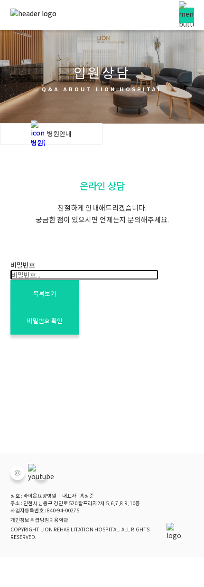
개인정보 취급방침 (29, 519)
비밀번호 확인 (45, 320)
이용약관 (58, 519)
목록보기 (44, 293)
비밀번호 (22, 264)
